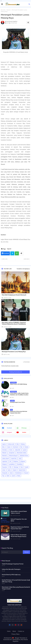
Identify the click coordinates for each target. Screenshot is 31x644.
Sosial (11, 473)
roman (3, 470)
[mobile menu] (2, 4)
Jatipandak (17, 450)
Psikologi (16, 467)
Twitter (12, 253)
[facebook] (10, 625)
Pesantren (4, 467)
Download (15, 447)
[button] (29, 4)
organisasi (4, 461)
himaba (26, 447)
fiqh (21, 447)
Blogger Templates (20, 638)
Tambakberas (18, 473)
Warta (18, 475)
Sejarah (9, 10)
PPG (10, 467)
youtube (24, 432)
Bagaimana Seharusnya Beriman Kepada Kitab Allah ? (18, 412)
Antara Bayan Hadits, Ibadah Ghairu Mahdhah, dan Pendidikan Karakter (19, 394)
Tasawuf (26, 473)
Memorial (4, 455)
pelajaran (22, 461)
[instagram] (18, 625)
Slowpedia (4, 473)
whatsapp (24, 428)
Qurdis (26, 467)
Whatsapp (17, 253)
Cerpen (9, 447)
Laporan (25, 450)
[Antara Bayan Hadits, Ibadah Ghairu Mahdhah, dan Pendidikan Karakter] (5, 394)
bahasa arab (11, 444)
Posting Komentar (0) (15, 372)
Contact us (21, 631)
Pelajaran (4, 464)
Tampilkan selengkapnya (23, 268)
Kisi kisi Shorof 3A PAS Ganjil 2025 (11, 574)
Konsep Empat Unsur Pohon (17, 402)
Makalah (4, 452)
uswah (13, 475)
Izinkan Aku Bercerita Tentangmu (11, 569)
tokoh (8, 475)
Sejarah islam (22, 470)
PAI (10, 461)
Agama (4, 444)
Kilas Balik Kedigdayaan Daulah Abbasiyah (14, 295)
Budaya (23, 444)
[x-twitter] (12, 625)
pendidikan (12, 464)
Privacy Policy (15, 634)
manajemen (12, 452)
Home (8, 631)
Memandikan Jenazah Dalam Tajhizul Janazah (19, 512)
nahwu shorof (5, 458)
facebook (9, 428)
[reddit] (21, 625)
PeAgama (15, 461)
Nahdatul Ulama (24, 455)
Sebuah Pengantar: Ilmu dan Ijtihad (19, 520)
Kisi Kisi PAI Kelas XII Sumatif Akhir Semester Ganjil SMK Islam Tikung (16, 580)
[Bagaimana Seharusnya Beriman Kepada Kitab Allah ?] (5, 412)
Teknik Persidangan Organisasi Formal (12, 564)
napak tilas (14, 458)
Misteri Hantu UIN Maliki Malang (18, 384)
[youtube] (15, 625)
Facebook (6, 253)
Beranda (3, 10)
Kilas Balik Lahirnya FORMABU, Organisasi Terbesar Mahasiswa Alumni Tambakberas (14, 323)
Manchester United (21, 452)
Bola (18, 444)
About (14, 631)
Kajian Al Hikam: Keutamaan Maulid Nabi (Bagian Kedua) (18, 535)
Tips (3, 475)
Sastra (9, 470)
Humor (10, 450)
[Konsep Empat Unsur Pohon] (5, 403)
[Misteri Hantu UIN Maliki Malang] (5, 385)
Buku (3, 447)
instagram (9, 432)
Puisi (21, 467)
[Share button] (21, 253)
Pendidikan (20, 464)
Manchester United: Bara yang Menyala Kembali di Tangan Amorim (16, 588)
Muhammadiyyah (13, 455)
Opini (20, 458)
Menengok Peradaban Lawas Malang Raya (14, 351)
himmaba (4, 450)
